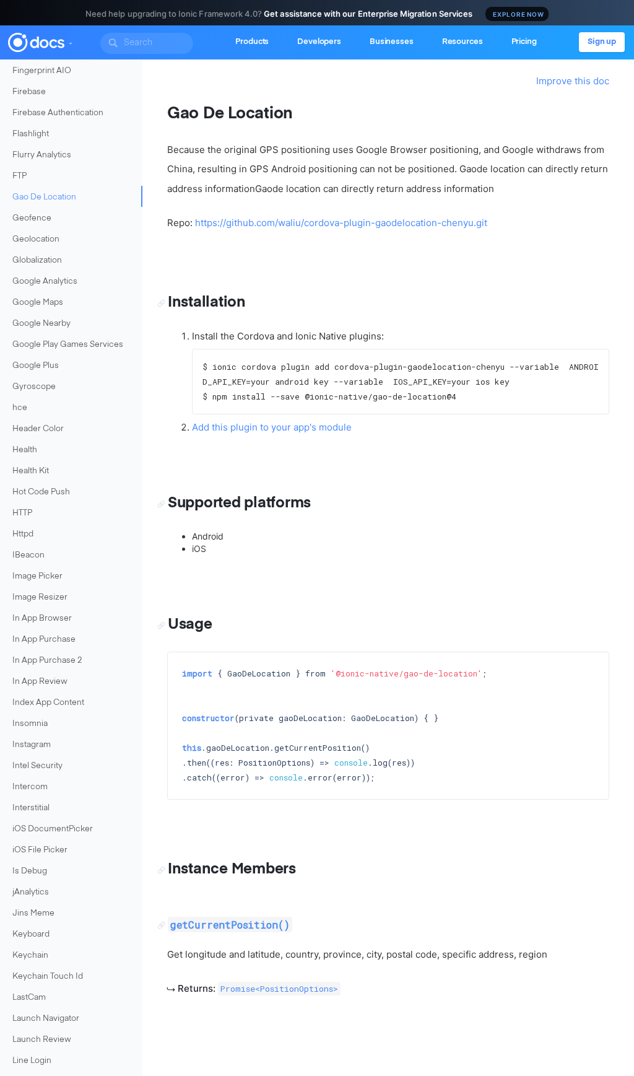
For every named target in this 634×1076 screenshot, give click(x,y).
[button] (70, 41)
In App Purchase (44, 640)
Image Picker (37, 576)
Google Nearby (41, 324)
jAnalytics (30, 892)
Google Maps (37, 303)
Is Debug (29, 871)
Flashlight (30, 134)
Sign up (602, 42)
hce (19, 408)
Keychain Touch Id (47, 977)
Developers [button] (319, 42)
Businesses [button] (392, 42)
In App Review (39, 682)
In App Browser (42, 619)
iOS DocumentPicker (52, 829)
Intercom (30, 787)
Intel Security (37, 766)
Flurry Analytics (41, 155)
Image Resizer (39, 597)
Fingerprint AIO (41, 71)
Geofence (31, 218)
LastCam (29, 998)
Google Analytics (44, 282)
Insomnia (30, 724)
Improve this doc (572, 81)
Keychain (30, 955)
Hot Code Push (41, 492)
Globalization (37, 260)
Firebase (29, 92)
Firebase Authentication (57, 113)
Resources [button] (462, 42)
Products (252, 42)
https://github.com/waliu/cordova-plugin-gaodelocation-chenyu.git (341, 223)
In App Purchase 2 (47, 661)
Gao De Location (44, 197)
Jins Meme (33, 913)
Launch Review (41, 1040)
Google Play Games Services (67, 345)
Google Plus (35, 366)
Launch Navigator (45, 1019)
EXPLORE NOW (518, 14)
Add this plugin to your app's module (272, 427)
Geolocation (35, 239)
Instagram (31, 745)
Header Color (38, 429)
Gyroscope (34, 387)
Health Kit (30, 471)
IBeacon (28, 555)
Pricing (524, 42)
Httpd (22, 534)
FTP (19, 176)
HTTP (22, 513)
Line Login (31, 1061)
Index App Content (48, 703)
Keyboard (31, 934)
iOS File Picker (39, 850)
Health (24, 450)
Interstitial (31, 808)
